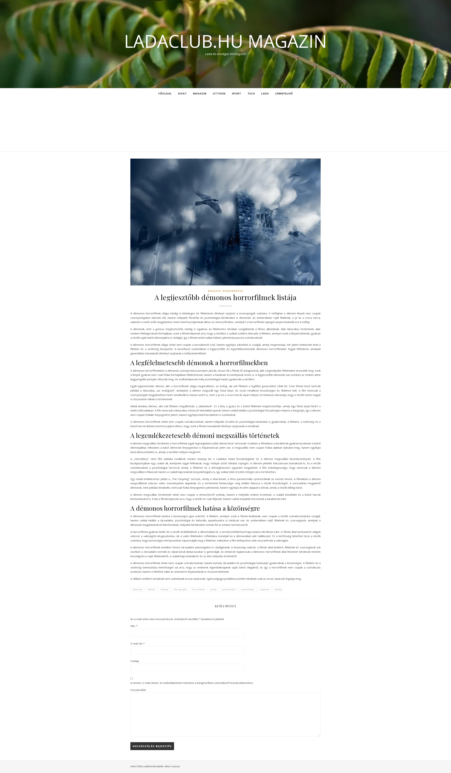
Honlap (134, 661)
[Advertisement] (225, 125)
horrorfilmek (198, 589)
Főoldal (165, 93)
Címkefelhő (284, 93)
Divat (182, 93)
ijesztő (213, 589)
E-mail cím (137, 643)
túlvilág (278, 589)
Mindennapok (233, 291)
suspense (264, 589)
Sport (236, 93)
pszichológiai (247, 589)
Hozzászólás (138, 690)
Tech (251, 93)
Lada (265, 93)
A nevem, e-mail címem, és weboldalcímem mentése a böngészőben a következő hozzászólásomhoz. (192, 683)
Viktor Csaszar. (172, 766)
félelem (151, 589)
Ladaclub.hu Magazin (225, 41)
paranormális (229, 589)
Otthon (219, 93)
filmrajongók (180, 589)
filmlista (164, 589)
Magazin (199, 93)
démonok (137, 589)
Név (133, 626)
